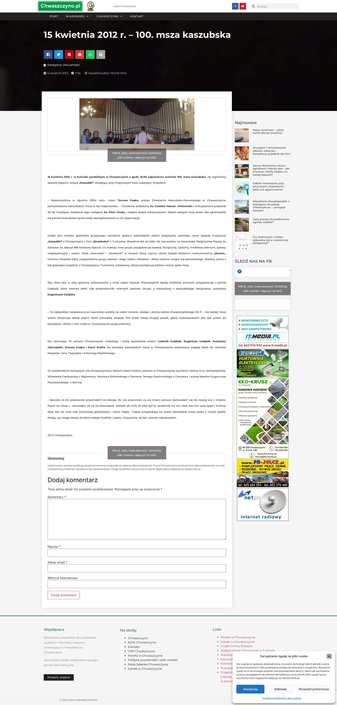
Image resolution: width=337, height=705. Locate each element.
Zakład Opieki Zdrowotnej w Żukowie (248, 650)
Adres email (57, 562)
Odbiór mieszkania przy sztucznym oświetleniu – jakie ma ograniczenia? (269, 186)
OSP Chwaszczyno (141, 651)
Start (54, 16)
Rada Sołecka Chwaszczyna (148, 664)
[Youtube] (242, 6)
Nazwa (54, 546)
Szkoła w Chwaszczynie (145, 668)
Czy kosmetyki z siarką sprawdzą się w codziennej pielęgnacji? (270, 239)
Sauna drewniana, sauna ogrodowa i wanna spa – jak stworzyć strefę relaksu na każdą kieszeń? (271, 170)
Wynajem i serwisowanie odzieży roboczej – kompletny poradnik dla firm (272, 150)
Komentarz (57, 497)
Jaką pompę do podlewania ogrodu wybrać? (271, 221)
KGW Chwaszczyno (142, 642)
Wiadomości (75, 16)
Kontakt (136, 16)
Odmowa (280, 689)
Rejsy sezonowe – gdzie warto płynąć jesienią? (268, 131)
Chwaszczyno (108, 16)
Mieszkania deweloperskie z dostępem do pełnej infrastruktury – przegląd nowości (271, 206)
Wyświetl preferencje (314, 689)
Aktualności (71, 65)
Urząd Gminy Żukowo (236, 646)
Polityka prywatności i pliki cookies (282, 698)
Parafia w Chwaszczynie (145, 655)
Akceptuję (250, 689)
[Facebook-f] (235, 6)
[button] (329, 656)
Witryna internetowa (62, 577)
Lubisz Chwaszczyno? (124, 6)
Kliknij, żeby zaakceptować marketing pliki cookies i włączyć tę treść (137, 155)
